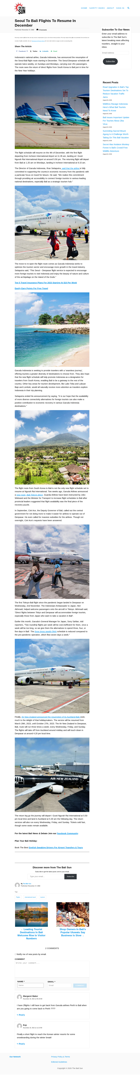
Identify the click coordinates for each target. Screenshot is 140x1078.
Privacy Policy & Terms (60, 1057)
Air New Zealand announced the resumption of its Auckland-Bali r (51, 717)
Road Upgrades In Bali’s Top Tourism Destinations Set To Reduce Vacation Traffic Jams (116, 92)
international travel (30, 897)
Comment (20, 959)
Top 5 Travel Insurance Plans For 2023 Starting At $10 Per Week (46, 283)
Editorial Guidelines (59, 1062)
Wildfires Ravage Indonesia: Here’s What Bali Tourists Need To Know (115, 107)
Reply (22, 1015)
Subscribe (70, 876)
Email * (51, 982)
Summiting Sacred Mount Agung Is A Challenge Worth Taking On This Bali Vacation (116, 134)
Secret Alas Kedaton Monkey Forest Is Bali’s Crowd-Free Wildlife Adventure (116, 147)
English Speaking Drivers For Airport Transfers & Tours (56, 847)
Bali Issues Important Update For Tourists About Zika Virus (116, 120)
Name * (21, 982)
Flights (18, 897)
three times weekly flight (46, 631)
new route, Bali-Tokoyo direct (30, 495)
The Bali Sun (27, 883)
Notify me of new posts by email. (31, 954)
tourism (42, 897)
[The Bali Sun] (27, 8)
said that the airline (70, 168)
